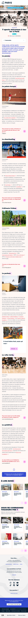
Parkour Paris (5, 316)
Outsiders (18, 186)
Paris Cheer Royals (10, 175)
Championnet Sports (7, 255)
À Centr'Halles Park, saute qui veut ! (13, 342)
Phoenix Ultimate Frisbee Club (13, 256)
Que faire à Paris (11, 615)
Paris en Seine (21, 615)
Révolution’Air (12, 253)
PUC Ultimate (20, 255)
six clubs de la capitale (9, 117)
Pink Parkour (11, 318)
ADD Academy (14, 316)
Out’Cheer (8, 185)
